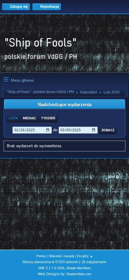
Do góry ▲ (85, 256)
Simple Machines (78, 268)
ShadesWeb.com (78, 274)
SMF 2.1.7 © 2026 (51, 268)
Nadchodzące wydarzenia (65, 104)
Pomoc (41, 256)
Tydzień (48, 118)
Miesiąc (29, 118)
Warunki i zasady (61, 256)
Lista (13, 118)
